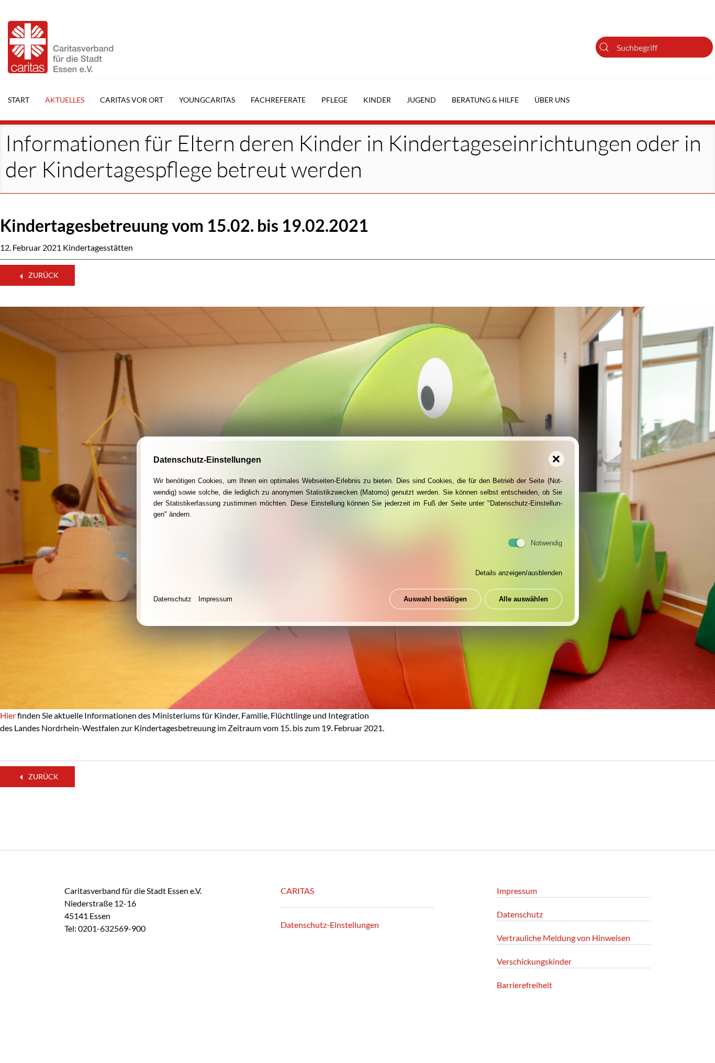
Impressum (215, 599)
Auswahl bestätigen (435, 599)
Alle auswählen (523, 599)
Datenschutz (172, 599)
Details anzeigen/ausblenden (518, 573)
